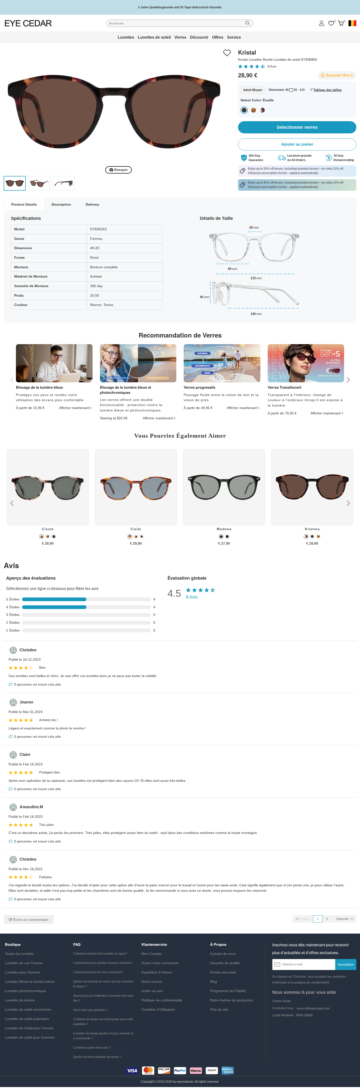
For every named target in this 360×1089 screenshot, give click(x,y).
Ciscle (48, 529)
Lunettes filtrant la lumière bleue (30, 982)
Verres (180, 37)
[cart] (341, 23)
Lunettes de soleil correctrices (28, 1009)
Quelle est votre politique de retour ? (97, 1057)
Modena (224, 529)
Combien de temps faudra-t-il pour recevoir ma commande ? (103, 1036)
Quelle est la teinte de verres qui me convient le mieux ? (103, 984)
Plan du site (219, 1009)
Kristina (312, 529)
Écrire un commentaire (30, 920)
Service (234, 37)
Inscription (346, 964)
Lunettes (126, 37)
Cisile (136, 529)
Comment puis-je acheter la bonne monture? (103, 963)
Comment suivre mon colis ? (92, 1047)
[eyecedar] (28, 23)
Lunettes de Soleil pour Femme (29, 1028)
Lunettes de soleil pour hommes (30, 1037)
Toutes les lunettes (19, 954)
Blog (213, 982)
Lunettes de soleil (154, 37)
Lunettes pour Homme (22, 972)
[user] (321, 23)
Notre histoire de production (231, 1000)
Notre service (152, 982)
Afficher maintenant (74, 408)
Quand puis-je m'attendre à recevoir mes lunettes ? (103, 998)
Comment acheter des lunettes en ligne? (100, 953)
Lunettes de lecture (20, 1000)
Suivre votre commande (160, 963)
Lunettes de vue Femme (24, 963)
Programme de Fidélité (228, 991)
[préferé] (331, 23)
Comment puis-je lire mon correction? (98, 972)
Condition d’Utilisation (158, 1009)
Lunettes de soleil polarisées (27, 1019)
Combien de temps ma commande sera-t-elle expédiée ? (103, 1022)
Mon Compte (152, 954)
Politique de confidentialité (162, 1000)
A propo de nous (223, 954)
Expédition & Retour (157, 972)
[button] (347, 379)
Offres (217, 37)
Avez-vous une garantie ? (90, 1010)
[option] (48, 500)
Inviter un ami (152, 991)
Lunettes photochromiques (25, 991)
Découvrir (199, 37)
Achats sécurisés (223, 972)
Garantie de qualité (225, 963)
